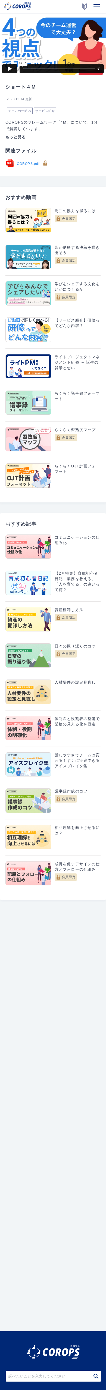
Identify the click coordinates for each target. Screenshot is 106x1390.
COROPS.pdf (28, 164)
